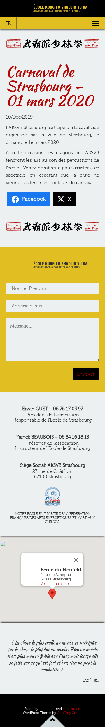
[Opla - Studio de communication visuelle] (47, 708)
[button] (52, 594)
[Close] (76, 560)
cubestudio (71, 709)
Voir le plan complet (57, 583)
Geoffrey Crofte (69, 713)
